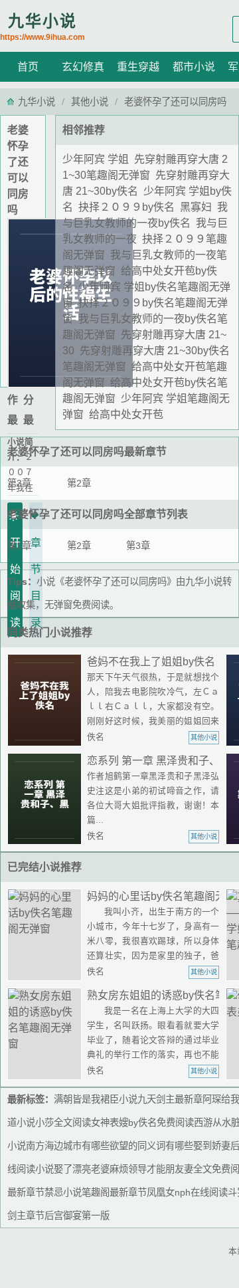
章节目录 (36, 582)
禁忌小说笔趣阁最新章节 (95, 1192)
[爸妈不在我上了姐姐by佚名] (47, 700)
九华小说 (42, 27)
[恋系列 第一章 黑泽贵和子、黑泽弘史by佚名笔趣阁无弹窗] (47, 799)
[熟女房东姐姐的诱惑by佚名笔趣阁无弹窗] (47, 1034)
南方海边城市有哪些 (68, 1145)
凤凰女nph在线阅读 (187, 1192)
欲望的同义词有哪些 (151, 1145)
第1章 (19, 545)
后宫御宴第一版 (77, 1215)
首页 (28, 66)
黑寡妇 (196, 207)
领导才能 (146, 1169)
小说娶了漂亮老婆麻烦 (81, 1169)
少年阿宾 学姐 (95, 159)
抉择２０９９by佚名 (126, 207)
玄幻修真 (83, 66)
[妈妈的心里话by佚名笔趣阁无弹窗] (47, 935)
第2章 (79, 483)
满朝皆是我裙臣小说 (95, 1099)
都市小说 (194, 66)
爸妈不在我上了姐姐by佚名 (151, 661)
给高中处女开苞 (126, 414)
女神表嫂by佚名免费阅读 (142, 1122)
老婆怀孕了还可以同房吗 (65, 451)
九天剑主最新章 (169, 1099)
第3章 (19, 483)
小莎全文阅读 (63, 1122)
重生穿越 (138, 66)
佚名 (95, 737)
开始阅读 (15, 582)
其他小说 (89, 101)
